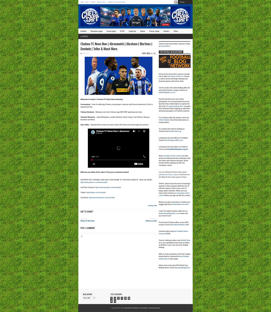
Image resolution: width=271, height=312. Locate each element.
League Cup (132, 31)
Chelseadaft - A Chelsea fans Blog (150, 308)
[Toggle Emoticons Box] (81, 236)
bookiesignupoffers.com (174, 140)
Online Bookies (164, 120)
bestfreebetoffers (178, 225)
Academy (83, 31)
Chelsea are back (151, 220)
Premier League (154, 31)
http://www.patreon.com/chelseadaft (93, 182)
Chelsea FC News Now (87, 220)
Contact (93, 2)
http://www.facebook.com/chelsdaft (102, 198)
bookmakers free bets (180, 204)
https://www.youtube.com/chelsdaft (108, 187)
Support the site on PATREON (116, 2)
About (87, 2)
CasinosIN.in (165, 46)
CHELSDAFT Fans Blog (131, 308)
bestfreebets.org (175, 131)
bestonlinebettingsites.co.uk (169, 213)
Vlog (87, 53)
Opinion (142, 31)
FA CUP (122, 31)
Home (82, 2)
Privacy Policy (101, 2)
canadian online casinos (172, 156)
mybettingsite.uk (184, 268)
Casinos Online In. (176, 76)
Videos (176, 31)
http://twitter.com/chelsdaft (95, 192)
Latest (84, 36)
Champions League (96, 31)
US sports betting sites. (174, 106)
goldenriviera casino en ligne (168, 174)
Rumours (166, 31)
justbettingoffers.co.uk (167, 92)
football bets (185, 240)
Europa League (111, 31)
